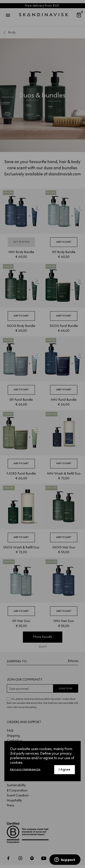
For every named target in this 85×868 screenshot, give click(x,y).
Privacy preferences (25, 769)
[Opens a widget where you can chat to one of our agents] (64, 860)
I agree (64, 769)
